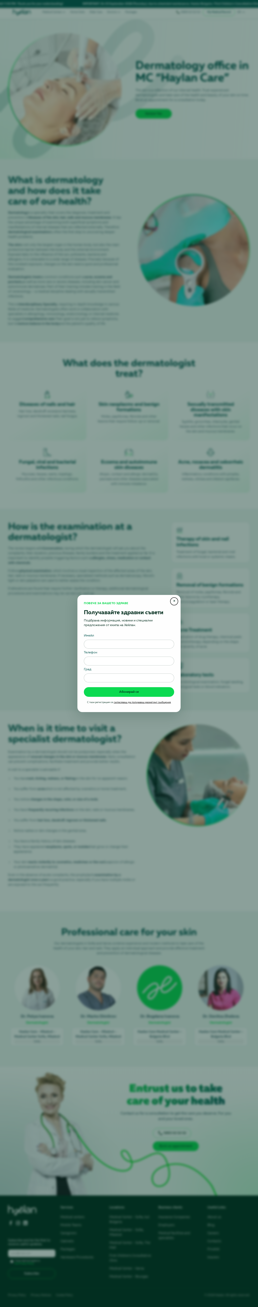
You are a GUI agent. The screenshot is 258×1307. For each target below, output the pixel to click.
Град (87, 669)
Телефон (90, 652)
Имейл (89, 635)
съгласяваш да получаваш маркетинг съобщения (142, 702)
